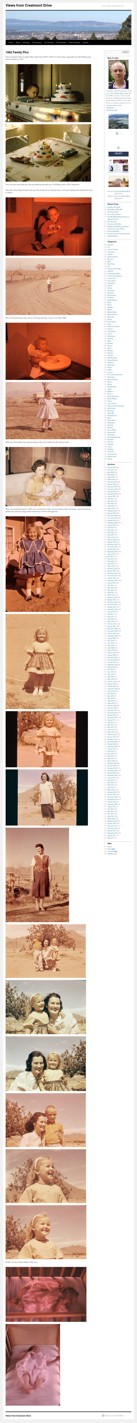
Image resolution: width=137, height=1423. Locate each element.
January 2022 (112, 600)
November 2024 (113, 518)
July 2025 (111, 499)
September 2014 (113, 804)
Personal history (112, 360)
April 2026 (111, 477)
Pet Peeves (111, 362)
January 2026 (112, 484)
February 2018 (112, 705)
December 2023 (112, 544)
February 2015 (112, 792)
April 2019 (111, 677)
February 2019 (112, 681)
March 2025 (111, 508)
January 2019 (112, 684)
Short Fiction (112, 408)
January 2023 (112, 571)
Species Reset (112, 420)
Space (109, 418)
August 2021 (112, 612)
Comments (112, 851)
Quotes (85, 42)
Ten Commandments (114, 437)
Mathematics (111, 336)
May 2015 (111, 785)
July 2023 (111, 556)
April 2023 (111, 564)
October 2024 (112, 520)
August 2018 (112, 691)
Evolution (111, 298)
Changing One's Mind (114, 269)
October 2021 (112, 607)
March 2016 (111, 761)
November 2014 (113, 799)
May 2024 (111, 532)
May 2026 (111, 475)
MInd (109, 341)
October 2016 (112, 744)
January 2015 (112, 794)
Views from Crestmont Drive (29, 5)
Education (111, 293)
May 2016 (111, 756)
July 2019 (111, 669)
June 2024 (111, 530)
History (110, 310)
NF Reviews (37, 42)
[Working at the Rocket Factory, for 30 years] (118, 148)
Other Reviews (74, 42)
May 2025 (111, 503)
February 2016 (112, 763)
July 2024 (111, 527)
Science (110, 401)
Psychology (111, 377)
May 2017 (111, 727)
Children (110, 271)
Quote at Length (113, 379)
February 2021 (112, 624)
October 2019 (112, 662)
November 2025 (113, 489)
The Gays (110, 442)
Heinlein (110, 307)
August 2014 (112, 807)
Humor (110, 319)
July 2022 (111, 585)
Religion (110, 391)
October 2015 (112, 773)
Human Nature (112, 312)
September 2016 (113, 746)
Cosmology (111, 283)
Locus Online (115, 93)
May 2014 (111, 814)
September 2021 (113, 609)
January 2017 (112, 737)
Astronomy (111, 252)
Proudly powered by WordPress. (114, 1416)
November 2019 (113, 660)
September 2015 (113, 775)
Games (110, 305)
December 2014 (112, 797)
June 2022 (111, 588)
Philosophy (111, 365)
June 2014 (111, 811)
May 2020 (111, 645)
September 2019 (113, 665)
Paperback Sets (112, 358)
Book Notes (111, 264)
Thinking (110, 444)
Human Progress (113, 314)
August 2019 (112, 667)
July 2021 (111, 614)
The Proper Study (113, 212)
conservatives (112, 278)
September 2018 (113, 689)
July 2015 (111, 780)
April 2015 (111, 787)
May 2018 (111, 698)
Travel (109, 447)
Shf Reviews (61, 42)
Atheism (110, 254)
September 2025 (113, 494)
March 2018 (111, 703)
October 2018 (112, 686)
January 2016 (112, 766)
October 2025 (112, 491)
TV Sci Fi (110, 451)
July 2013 (111, 838)
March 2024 (111, 537)
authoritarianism (113, 257)
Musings (26, 42)
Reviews (110, 394)
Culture (110, 285)
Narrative (110, 353)
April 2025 (111, 506)
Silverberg (111, 411)
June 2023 (111, 559)
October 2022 (112, 578)
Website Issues (112, 456)
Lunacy (110, 334)
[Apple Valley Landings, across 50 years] (119, 186)
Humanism (111, 317)
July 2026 (111, 470)
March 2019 (111, 679)
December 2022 (112, 573)
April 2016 (111, 758)
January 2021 (112, 626)
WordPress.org (112, 854)
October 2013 (112, 831)
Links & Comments (114, 326)
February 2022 (112, 597)
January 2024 (112, 542)
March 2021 (111, 621)
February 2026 (112, 482)
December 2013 (112, 826)
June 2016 (111, 754)
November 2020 (113, 631)
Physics (110, 367)
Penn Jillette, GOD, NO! (115, 209)
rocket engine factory (114, 105)
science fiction (112, 403)
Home (11, 42)
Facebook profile (112, 110)
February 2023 (112, 568)
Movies (110, 346)
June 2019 (111, 672)
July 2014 (111, 809)
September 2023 (113, 552)
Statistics (110, 427)
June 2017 (111, 725)
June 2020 (111, 643)
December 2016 (112, 739)
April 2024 (111, 535)
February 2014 (112, 821)
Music (109, 348)
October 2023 (112, 549)
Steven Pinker (112, 430)
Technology (111, 435)
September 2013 (113, 833)
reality (109, 389)
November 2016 (113, 742)
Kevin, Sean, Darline (114, 214)
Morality (110, 343)
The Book (111, 439)
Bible (109, 261)
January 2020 (112, 655)
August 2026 (112, 467)
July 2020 (111, 641)
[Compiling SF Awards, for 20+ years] (119, 156)
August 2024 (112, 525)
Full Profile (110, 108)
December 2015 (112, 768)
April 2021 (111, 619)
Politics (110, 370)
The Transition (112, 221)
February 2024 (112, 540)
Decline (110, 288)
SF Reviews (49, 42)
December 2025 (112, 487)
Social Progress (112, 415)
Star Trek (110, 425)
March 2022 (111, 595)
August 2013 (112, 835)
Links (109, 324)
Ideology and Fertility (114, 224)
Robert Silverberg (113, 396)
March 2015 (111, 790)
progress (110, 372)
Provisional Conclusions (115, 374)
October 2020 (112, 633)
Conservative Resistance (115, 276)
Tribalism (110, 449)
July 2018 (111, 693)
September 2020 (113, 636)
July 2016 (111, 751)
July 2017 (111, 722)
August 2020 (112, 638)
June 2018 (111, 696)
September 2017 (113, 718)
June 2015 (111, 782)
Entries (111, 849)
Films (109, 302)
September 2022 (113, 580)
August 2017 (112, 720)
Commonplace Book (114, 273)
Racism (110, 384)
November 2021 (113, 604)
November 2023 (113, 547)
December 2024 (112, 515)
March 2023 (111, 566)
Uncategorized (112, 454)
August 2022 (112, 583)
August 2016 (112, 749)
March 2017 (111, 732)
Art (109, 247)
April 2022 (111, 592)
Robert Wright (112, 399)
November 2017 (113, 713)
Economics (111, 290)
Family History (112, 300)
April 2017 (111, 730)
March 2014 (111, 819)
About (18, 42)
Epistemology (112, 295)
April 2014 (111, 816)
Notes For (111, 355)
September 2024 (113, 523)
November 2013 (113, 828)
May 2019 (111, 674)
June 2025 (111, 501)
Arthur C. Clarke (113, 249)
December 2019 (112, 657)
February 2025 (112, 511)
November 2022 (113, 576)
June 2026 (111, 472)
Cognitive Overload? (114, 207)
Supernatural (111, 432)
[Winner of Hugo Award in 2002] (118, 134)
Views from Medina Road (122, 191)
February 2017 (112, 734)
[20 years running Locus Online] (119, 172)
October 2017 (112, 715)
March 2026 (111, 479)
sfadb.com (118, 98)
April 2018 (111, 701)
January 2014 (112, 823)
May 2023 (111, 561)
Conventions (111, 281)
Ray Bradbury (112, 387)
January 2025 (112, 513)
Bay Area (110, 259)
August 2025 (112, 496)
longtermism (111, 331)
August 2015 (112, 778)
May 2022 (111, 590)
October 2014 (112, 802)
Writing (110, 459)
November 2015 (113, 770)
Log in (110, 846)
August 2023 (112, 554)
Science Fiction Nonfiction (116, 406)
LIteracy (110, 329)
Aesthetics (111, 245)
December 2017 (112, 710)
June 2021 (111, 616)
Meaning (110, 338)
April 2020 (111, 648)
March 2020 (111, 650)
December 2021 (112, 602)
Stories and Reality (113, 231)
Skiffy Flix (111, 413)
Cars (109, 266)
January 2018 (112, 708)
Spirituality (111, 423)
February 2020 (112, 653)
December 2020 (112, 629)
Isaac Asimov (112, 322)
